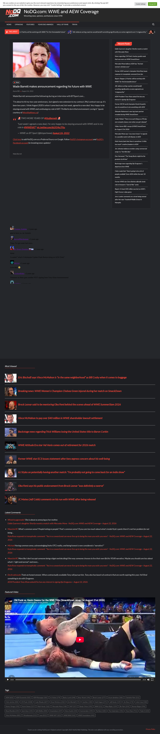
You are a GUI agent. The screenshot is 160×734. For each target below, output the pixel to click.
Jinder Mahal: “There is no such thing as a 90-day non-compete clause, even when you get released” (131, 120)
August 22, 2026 (109, 523)
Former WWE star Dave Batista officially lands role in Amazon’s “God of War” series (130, 183)
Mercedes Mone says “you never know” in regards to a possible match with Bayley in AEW (131, 135)
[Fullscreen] (152, 679)
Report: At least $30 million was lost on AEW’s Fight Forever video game (130, 190)
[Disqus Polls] (59, 192)
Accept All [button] (152, 4)
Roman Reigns (138, 706)
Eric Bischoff (74, 702)
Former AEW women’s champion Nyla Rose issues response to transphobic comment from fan (131, 72)
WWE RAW (69, 715)
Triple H (144, 711)
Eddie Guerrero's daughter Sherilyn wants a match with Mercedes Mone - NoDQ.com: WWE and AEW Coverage (54, 523)
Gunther (87, 702)
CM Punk (26, 702)
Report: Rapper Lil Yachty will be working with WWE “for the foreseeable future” (130, 80)
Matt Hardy (43, 706)
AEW (9, 698)
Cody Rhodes (41, 702)
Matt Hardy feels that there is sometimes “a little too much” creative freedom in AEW (130, 142)
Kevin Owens (28, 706)
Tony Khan (131, 711)
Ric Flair (124, 706)
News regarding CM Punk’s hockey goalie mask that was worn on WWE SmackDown (130, 57)
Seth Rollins (41, 711)
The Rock (101, 711)
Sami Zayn (27, 711)
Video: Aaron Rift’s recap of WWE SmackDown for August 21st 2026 (130, 127)
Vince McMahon (13, 715)
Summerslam (86, 711)
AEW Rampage (40, 698)
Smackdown (56, 711)
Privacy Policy (150, 729)
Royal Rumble (12, 711)
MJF (73, 706)
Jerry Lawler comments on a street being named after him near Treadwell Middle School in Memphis (130, 199)
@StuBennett (50, 118)
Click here (17, 139)
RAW (98, 706)
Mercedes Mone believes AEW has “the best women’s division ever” (129, 65)
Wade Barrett (17, 154)
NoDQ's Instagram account (81, 139)
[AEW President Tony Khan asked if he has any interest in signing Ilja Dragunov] (125, 31)
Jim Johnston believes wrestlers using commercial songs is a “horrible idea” (131, 150)
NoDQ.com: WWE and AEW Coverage (61, 11)
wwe (43, 715)
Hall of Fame (62, 24)
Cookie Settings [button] (140, 4)
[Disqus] (59, 254)
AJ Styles (55, 698)
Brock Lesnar (99, 698)
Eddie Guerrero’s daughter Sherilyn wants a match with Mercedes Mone (131, 50)
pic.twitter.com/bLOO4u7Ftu (51, 127)
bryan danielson (115, 698)
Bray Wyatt (84, 698)
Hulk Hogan (101, 702)
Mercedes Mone (59, 706)
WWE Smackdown (86, 715)
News (9, 24)
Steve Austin (71, 711)
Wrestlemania (30, 715)
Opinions (19, 24)
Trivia (74, 24)
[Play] (8, 679)
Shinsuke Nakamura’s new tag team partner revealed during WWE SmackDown (129, 112)
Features (30, 24)
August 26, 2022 (61, 133)
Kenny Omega (12, 706)
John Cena (141, 702)
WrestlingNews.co (30, 112)
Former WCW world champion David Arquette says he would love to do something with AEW (130, 105)
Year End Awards (45, 24)
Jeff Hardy (115, 702)
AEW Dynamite (23, 698)
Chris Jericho (12, 702)
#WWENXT (30, 127)
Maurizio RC (13, 529)
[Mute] (148, 679)
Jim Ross (128, 702)
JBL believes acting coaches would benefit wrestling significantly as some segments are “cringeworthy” (84, 32)
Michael (11, 545)
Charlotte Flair (132, 698)
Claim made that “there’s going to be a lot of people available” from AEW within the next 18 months (130, 174)
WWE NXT (55, 715)
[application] (80, 639)
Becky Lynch (69, 698)
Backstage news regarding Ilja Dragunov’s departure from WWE (128, 165)
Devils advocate (14, 574)
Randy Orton (85, 706)
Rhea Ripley (111, 706)
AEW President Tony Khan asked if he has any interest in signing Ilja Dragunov (130, 98)
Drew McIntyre (58, 702)
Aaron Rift (16, 91)
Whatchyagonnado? (16, 519)
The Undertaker (116, 711)
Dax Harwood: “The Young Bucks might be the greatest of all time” (130, 157)
